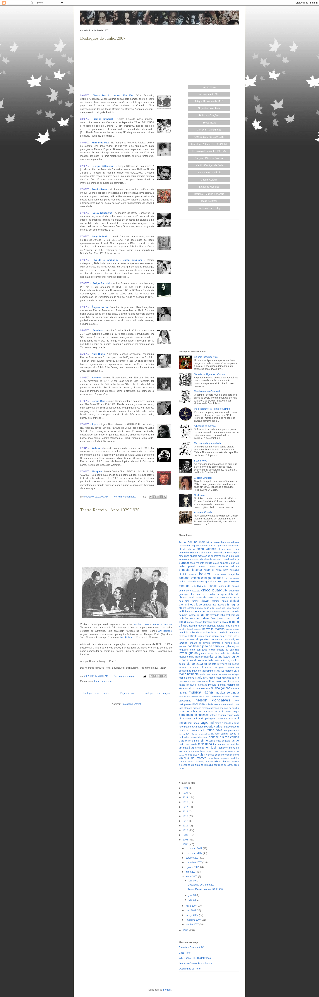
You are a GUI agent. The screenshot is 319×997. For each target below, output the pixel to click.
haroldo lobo (223, 625)
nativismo (226, 696)
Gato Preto (185, 952)
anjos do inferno (212, 556)
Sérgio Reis (98, 401)
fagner (204, 614)
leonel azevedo (198, 660)
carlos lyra (220, 581)
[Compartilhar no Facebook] (161, 497)
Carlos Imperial (103, 119)
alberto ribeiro (187, 549)
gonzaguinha (190, 625)
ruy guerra (229, 730)
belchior (235, 566)
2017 (186, 807)
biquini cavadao (188, 574)
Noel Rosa (199, 495)
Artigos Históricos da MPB (209, 101)
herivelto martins (213, 629)
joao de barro (211, 646)
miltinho (201, 681)
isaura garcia (219, 636)
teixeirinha (205, 744)
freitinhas (229, 618)
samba (137, 624)
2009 (186, 835)
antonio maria (186, 559)
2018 (186, 802)
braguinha (234, 574)
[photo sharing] (164, 110)
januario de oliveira (199, 643)
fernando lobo (217, 615)
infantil (192, 635)
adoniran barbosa (219, 542)
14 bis (182, 542)
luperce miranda (188, 667)
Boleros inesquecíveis (206, 357)
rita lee (199, 726)
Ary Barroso (165, 630)
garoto (190, 622)
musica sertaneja (227, 692)
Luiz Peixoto (126, 637)
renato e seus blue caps (227, 723)
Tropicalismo (99, 189)
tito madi (200, 747)
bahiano (202, 566)
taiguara (226, 740)
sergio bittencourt (199, 737)
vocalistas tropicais (219, 758)
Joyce (95, 424)
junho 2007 (192, 876)
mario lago (233, 674)
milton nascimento (218, 681)
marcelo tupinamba (202, 670)
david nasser (195, 597)
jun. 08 (192, 895)
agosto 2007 (193, 867)
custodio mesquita (216, 594)
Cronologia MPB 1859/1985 (209, 136)
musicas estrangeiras (188, 696)
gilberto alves (220, 622)
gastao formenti (203, 622)
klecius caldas (186, 656)
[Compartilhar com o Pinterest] (165, 497)
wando (209, 761)
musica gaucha (220, 688)
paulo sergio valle (194, 718)
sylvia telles (215, 740)
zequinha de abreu (223, 765)
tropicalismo (199, 751)
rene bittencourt (187, 726)
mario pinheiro (186, 677)
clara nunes (197, 594)
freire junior (217, 618)
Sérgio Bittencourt (103, 166)
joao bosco (194, 646)
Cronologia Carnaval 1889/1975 (209, 151)
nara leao (204, 696)
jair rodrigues (232, 639)
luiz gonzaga (194, 663)
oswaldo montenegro (227, 711)
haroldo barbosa (206, 625)
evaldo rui (193, 615)
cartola (213, 585)
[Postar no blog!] (154, 497)
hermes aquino (232, 629)
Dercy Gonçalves (102, 213)
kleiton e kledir (202, 656)
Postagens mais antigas (157, 693)
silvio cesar (185, 740)
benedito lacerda (190, 569)
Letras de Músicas (209, 186)
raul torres (193, 723)
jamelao (183, 642)
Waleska (96, 448)
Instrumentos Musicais (209, 172)
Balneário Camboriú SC (191, 947)
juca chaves (206, 653)
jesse (236, 643)
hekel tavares (194, 629)
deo (181, 601)
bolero (204, 574)
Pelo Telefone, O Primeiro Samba (212, 408)
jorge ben (195, 649)
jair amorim (217, 639)
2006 (186, 930)
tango (235, 740)
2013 (186, 816)
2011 (186, 825)
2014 (186, 811)
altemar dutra (219, 552)
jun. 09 (192, 880)
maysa (191, 681)
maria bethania (189, 674)
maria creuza (206, 674)
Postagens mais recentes (96, 693)
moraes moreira (217, 684)
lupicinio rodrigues (213, 667)
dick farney (191, 601)
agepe (195, 545)
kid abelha (233, 653)
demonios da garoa (214, 597)
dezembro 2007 (194, 848)
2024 (186, 788)
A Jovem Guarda (203, 512)
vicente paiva (232, 755)
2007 (186, 844)
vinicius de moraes (192, 758)
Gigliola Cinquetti (203, 477)
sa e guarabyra (202, 734)
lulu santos (233, 664)
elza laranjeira (217, 608)
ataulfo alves (212, 563)
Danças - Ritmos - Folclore (209, 158)
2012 (186, 821)
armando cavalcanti (223, 559)
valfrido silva (191, 755)
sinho (204, 740)
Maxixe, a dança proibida (207, 443)
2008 (186, 839)
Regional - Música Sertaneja (209, 194)
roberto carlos (213, 726)
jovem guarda (188, 653)
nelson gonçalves (212, 700)
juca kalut (220, 653)
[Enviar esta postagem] (144, 496)
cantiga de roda (212, 577)
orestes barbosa (210, 708)
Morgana (97, 471)
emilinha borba (186, 611)
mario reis (201, 677)
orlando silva (188, 711)
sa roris (215, 733)
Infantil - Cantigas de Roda (209, 165)
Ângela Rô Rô (100, 307)
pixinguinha (211, 718)
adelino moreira (198, 542)
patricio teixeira (218, 715)
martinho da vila (230, 677)
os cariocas (206, 711)
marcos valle (232, 670)
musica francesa (201, 688)
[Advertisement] (126, 67)
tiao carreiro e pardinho (226, 744)
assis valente (197, 563)
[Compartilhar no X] (158, 497)
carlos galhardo (187, 581)
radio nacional (225, 718)
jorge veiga (208, 649)
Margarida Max (100, 142)
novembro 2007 (194, 853)
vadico (223, 751)
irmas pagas (204, 636)
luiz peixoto (210, 664)
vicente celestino (215, 754)
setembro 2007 (194, 862)
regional (207, 722)
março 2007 (192, 915)
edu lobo (196, 604)
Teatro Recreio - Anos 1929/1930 (112, 95)
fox (186, 618)
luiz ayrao (228, 660)
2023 (186, 793)
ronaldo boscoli (231, 726)
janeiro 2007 (192, 924)
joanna (182, 646)
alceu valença (206, 548)
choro (146, 624)
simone (195, 740)
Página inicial (127, 693)
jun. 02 (192, 899)
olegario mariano (192, 708)
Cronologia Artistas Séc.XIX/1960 (209, 144)
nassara (216, 696)
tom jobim (211, 747)
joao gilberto (227, 646)
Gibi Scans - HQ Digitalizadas (195, 958)
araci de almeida (203, 559)
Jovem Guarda (209, 179)
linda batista (215, 660)
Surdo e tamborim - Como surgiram (118, 260)
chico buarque (214, 590)
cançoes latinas (232, 578)
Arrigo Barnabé (101, 283)
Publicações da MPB (209, 94)
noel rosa (198, 704)
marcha (219, 670)
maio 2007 (192, 905)
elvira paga (203, 608)
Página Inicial (209, 87)
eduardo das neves (213, 604)
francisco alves (199, 618)
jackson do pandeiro (198, 639)
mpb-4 (188, 688)
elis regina (232, 604)
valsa (201, 754)
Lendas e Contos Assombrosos (195, 963)
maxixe (183, 681)
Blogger (167, 989)
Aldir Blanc (98, 354)
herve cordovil (219, 632)
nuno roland (227, 704)
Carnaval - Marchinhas (209, 129)
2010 (186, 830)
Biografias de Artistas (209, 108)
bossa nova (220, 574)
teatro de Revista (162, 624)
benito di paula (213, 570)
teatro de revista (103, 681)
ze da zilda (194, 764)
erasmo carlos (204, 611)
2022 (186, 797)
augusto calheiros (229, 563)
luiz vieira (222, 664)
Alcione (96, 377)
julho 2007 (191, 871)
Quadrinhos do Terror (190, 968)
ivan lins (232, 636)
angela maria (197, 556)
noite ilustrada (213, 704)
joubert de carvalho (228, 649)
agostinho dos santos (228, 545)
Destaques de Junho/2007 (103, 38)
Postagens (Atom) (131, 704)
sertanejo (215, 737)
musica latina (200, 692)
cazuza (195, 590)
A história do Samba (205, 426)
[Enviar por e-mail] (151, 497)
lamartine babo (220, 656)
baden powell (187, 566)
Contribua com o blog (209, 208)
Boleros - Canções (209, 115)
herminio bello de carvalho (194, 632)
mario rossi (215, 677)
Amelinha (97, 330)
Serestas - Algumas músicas (209, 374)
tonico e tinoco (227, 747)
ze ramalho (207, 764)
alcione (221, 549)
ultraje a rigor (212, 751)
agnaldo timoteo (208, 545)
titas (191, 747)
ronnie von (184, 730)
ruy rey (190, 733)
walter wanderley (196, 762)
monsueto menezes (196, 685)
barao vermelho (218, 566)
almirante (206, 552)
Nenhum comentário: (125, 496)
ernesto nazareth (222, 611)
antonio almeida (230, 556)
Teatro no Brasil (209, 201)
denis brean (232, 597)
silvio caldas (230, 737)
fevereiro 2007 (194, 919)
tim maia (183, 747)
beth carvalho (231, 570)
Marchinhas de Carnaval (207, 391)
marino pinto (220, 674)
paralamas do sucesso (194, 714)
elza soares (233, 608)
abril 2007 (191, 910)
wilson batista (222, 761)
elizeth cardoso (187, 608)
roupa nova (214, 730)
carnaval (199, 585)
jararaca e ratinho (222, 643)
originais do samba (229, 708)
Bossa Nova (209, 122)
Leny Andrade (100, 236)
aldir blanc (194, 552)
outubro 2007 (193, 857)
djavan (205, 600)
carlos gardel (204, 581)
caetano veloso (189, 577)
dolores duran (220, 601)
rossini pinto (198, 730)
